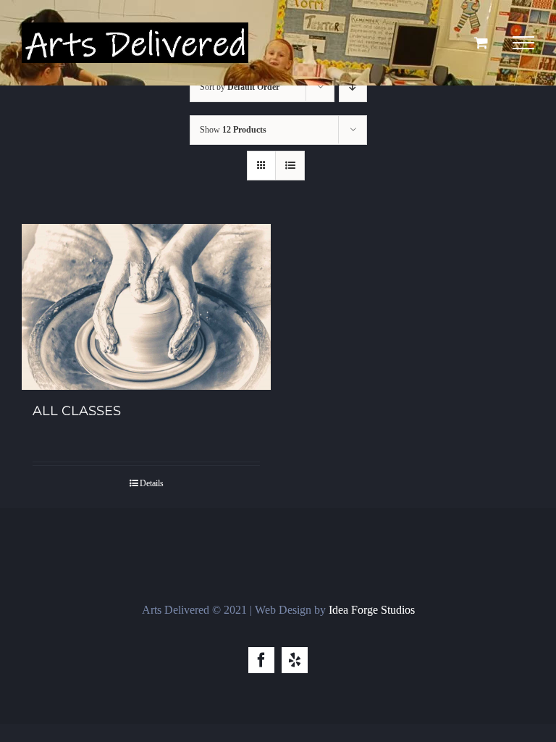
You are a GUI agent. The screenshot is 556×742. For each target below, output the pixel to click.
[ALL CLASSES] (146, 307)
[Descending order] (353, 87)
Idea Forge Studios (372, 610)
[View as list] (290, 165)
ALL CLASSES (77, 411)
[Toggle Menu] (523, 42)
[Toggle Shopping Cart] (481, 42)
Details (152, 483)
